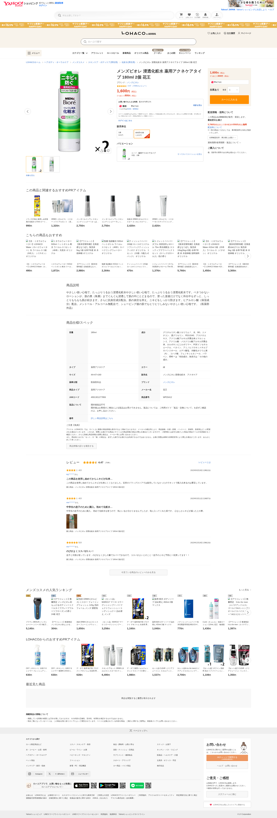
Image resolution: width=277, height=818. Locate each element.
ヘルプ (271, 9)
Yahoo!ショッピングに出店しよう (251, 9)
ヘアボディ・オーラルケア (56, 62)
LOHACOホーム (33, 62)
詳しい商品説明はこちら (102, 418)
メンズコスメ (78, 62)
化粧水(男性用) (128, 62)
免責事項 (113, 814)
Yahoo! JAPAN (228, 9)
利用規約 (104, 814)
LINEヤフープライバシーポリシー (57, 814)
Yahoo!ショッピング (34, 814)
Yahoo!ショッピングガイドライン (132, 814)
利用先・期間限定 (132, 109)
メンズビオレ (169, 382)
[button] (233, 89)
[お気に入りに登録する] (108, 150)
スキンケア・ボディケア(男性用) (103, 62)
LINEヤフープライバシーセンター (85, 814)
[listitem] (48, 744)
